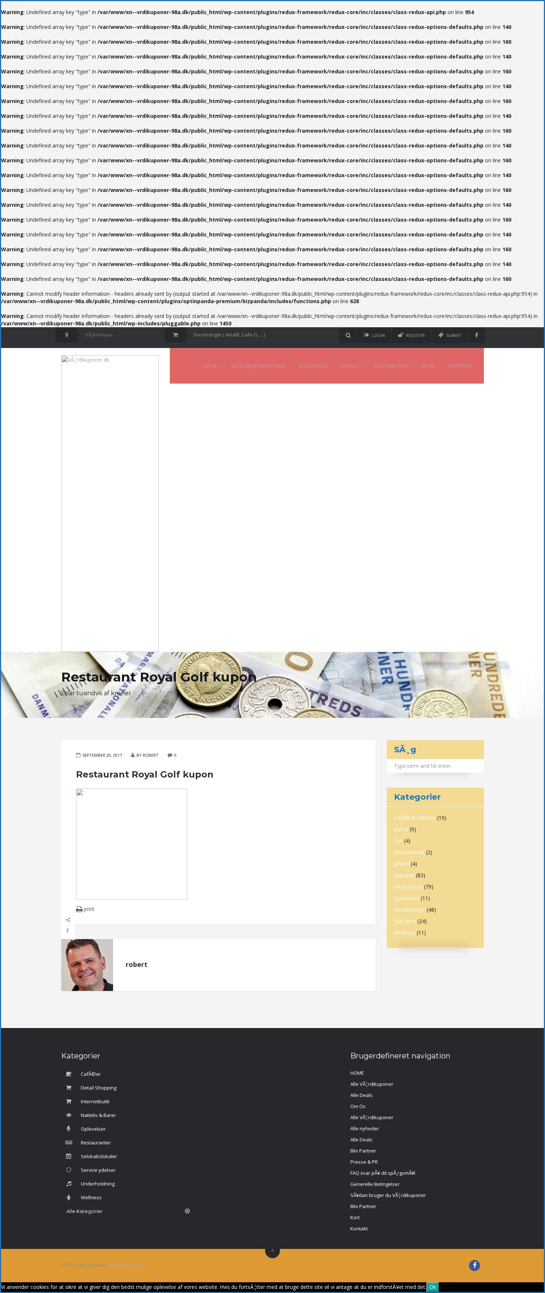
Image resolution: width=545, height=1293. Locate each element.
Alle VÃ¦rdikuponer (258, 366)
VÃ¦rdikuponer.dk (127, 1265)
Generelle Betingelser (375, 1184)
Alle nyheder (364, 1128)
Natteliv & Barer (98, 1115)
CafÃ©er (90, 1074)
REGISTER (415, 335)
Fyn (398, 840)
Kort (428, 366)
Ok (432, 1286)
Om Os (349, 366)
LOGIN (378, 335)
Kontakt (460, 366)
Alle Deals (312, 366)
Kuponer (404, 875)
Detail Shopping (98, 1087)
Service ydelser (98, 1170)
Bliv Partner (391, 366)
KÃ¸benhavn (408, 886)
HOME (210, 366)
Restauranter (409, 909)
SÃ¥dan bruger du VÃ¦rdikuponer (388, 1195)
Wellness (404, 932)
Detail (401, 829)
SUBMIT (454, 335)
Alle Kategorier (84, 1211)
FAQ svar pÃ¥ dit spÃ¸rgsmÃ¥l (382, 1173)
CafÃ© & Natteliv (415, 817)
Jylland (401, 863)
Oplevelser (406, 898)
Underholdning (97, 1183)
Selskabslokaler (98, 1156)
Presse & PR (364, 1161)
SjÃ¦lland (405, 921)
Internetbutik (409, 852)
